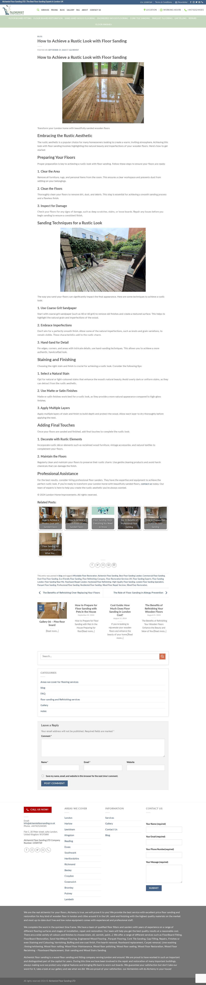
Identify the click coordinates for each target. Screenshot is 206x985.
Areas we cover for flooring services (59, 682)
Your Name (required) (156, 824)
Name (44, 762)
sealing (132, 946)
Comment (46, 736)
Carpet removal (152, 942)
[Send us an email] (199, 2)
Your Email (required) (155, 837)
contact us (146, 484)
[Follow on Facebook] (191, 2)
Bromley (69, 888)
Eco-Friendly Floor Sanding (70, 579)
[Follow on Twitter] (196, 2)
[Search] (38, 10)
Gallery (70, 10)
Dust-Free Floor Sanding (47, 579)
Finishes (172, 939)
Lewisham (70, 829)
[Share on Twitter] (97, 565)
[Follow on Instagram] (194, 2)
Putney (68, 893)
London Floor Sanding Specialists (150, 582)
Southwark (70, 853)
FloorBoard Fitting (172, 935)
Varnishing (60, 942)
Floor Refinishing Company (93, 579)
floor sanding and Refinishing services (60, 699)
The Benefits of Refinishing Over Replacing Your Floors (71, 593)
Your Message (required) (157, 862)
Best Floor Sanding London (130, 576)
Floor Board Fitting (20, 18)
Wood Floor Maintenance (78, 946)
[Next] (169, 626)
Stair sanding (72, 950)
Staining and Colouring (41, 942)
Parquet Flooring (162, 18)
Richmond (70, 864)
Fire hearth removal (106, 942)
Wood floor (123, 946)
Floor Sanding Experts (142, 579)
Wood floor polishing (104, 946)
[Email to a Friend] (103, 565)
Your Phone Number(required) (160, 849)
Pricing (54, 10)
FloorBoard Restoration (36, 939)
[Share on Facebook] (92, 565)
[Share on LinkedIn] (114, 565)
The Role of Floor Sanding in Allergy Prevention (138, 593)
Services (45, 10)
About (85, 10)
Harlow (68, 823)
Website (130, 762)
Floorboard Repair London (76, 582)
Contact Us (95, 10)
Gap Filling (180, 18)
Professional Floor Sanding (68, 585)
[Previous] (37, 626)
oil (93, 935)
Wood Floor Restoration (137, 585)
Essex (67, 847)
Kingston (69, 835)
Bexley (68, 870)
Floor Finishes (103, 25)
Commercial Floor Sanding (154, 576)
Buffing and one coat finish (81, 942)
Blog (62, 10)
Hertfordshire (72, 858)
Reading (69, 841)
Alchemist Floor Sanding (108, 576)
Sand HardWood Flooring (63, 939)
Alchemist (74, 50)
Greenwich (70, 882)
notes (43, 711)
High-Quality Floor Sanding (123, 582)
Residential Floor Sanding (91, 585)
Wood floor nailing (54, 946)
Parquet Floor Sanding (46, 585)
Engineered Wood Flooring (112, 18)
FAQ (78, 10)
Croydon (69, 876)
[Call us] (202, 2)
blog (39, 36)
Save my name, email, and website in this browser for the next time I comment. (82, 776)
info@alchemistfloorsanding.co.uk (39, 823)
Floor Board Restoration (48, 18)
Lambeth (69, 899)
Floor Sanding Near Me (54, 582)
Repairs (192, 18)
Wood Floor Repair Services (114, 585)
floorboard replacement (130, 942)
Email (87, 762)
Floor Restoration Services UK (119, 579)
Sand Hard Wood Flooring (80, 18)
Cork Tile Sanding (140, 18)
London (68, 818)
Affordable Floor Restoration (85, 576)
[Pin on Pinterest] (108, 565)
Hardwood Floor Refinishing (99, 582)
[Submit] (162, 656)
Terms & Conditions (163, 2)
